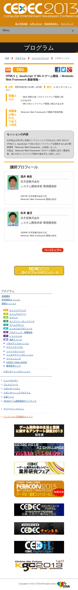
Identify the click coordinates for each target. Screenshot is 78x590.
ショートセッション (15, 351)
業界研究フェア (13, 366)
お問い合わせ (36, 24)
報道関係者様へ (51, 24)
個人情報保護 (21, 24)
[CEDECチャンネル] (39, 533)
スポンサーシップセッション (16, 371)
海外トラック (15, 339)
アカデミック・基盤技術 (20, 332)
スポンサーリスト (12, 388)
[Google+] (69, 70)
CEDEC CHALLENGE (16, 362)
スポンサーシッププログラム (17, 393)
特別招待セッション (11, 300)
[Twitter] (63, 70)
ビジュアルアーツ (17, 314)
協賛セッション (9, 303)
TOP (7, 58)
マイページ (14, 409)
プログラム (20, 58)
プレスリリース (11, 384)
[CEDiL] (39, 552)
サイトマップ (67, 24)
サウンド (13, 317)
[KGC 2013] (39, 570)
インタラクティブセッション (19, 355)
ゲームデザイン (16, 325)
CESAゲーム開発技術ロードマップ (20, 401)
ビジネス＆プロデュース (20, 328)
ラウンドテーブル (14, 347)
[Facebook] (57, 70)
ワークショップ (13, 358)
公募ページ (9, 397)
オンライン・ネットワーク (22, 321)
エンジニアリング (40, 58)
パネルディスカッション (17, 343)
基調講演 (6, 296)
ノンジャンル (15, 336)
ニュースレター (11, 380)
